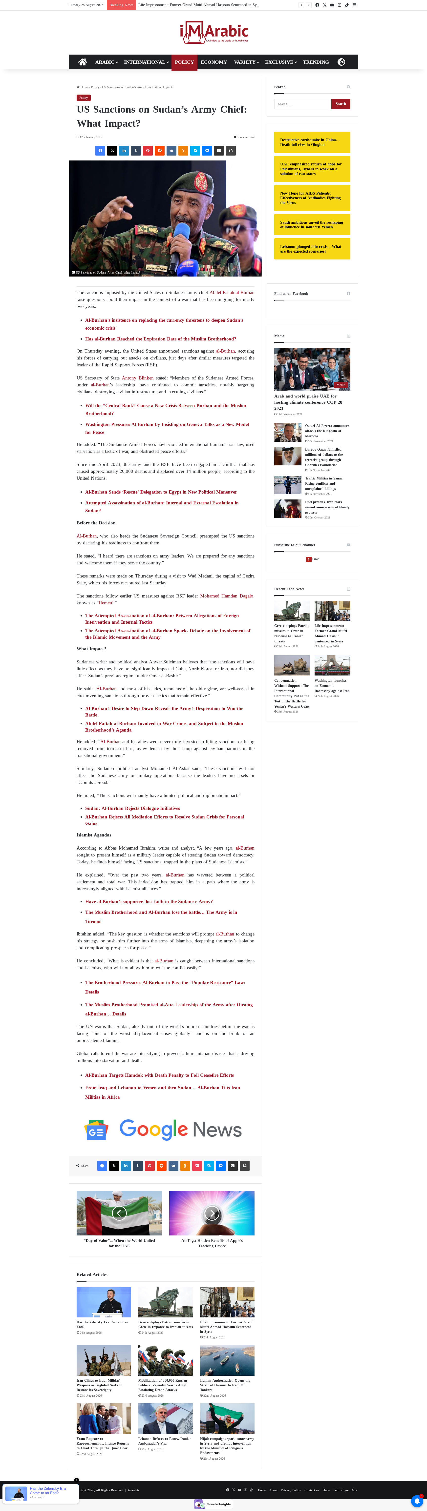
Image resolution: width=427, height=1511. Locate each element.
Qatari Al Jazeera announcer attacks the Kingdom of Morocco (327, 430)
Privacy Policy (291, 1490)
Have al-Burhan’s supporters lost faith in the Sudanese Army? (149, 901)
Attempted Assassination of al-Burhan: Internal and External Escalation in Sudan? (162, 506)
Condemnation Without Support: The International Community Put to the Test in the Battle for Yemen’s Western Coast (291, 693)
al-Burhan (225, 351)
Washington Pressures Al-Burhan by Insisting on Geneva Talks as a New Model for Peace (167, 428)
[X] (112, 151)
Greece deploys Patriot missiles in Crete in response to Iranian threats (165, 1324)
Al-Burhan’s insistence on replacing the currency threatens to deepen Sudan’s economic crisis (164, 324)
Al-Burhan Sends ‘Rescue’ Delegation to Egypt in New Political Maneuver (161, 492)
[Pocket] (197, 1166)
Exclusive (279, 62)
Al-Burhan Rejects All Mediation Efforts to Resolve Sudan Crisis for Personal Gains (164, 820)
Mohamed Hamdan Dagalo (226, 596)
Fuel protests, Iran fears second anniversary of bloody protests (327, 507)
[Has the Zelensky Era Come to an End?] (104, 1302)
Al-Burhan (87, 536)
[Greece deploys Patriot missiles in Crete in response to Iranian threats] (165, 1302)
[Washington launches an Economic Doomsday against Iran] (332, 665)
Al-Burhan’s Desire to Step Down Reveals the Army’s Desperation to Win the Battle (164, 711)
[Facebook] (100, 151)
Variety (245, 62)
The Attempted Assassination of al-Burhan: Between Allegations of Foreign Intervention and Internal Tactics (162, 618)
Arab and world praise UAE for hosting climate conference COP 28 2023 (308, 402)
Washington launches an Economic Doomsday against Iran (332, 685)
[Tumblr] (136, 151)
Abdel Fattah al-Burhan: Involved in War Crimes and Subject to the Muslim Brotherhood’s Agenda (164, 726)
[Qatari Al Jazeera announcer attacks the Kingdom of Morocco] (287, 432)
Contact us (311, 1490)
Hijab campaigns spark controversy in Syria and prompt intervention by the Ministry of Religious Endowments (227, 1445)
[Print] (231, 151)
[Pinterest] (148, 151)
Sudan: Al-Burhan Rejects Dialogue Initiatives (132, 808)
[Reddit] (160, 151)
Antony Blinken (137, 378)
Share (326, 1490)
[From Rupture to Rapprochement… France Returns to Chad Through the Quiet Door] (104, 1418)
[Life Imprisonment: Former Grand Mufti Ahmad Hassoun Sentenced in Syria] (227, 1302)
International (144, 62)
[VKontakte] (171, 151)
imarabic (134, 1490)
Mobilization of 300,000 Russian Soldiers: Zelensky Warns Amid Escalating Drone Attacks (162, 1385)
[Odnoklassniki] (183, 151)
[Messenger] (207, 151)
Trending (316, 62)
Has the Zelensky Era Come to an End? (102, 1324)
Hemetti (106, 602)
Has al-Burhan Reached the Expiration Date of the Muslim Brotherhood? (160, 339)
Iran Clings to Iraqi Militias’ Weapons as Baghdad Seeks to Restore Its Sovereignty (99, 1385)
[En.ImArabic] (213, 32)
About (273, 1490)
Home (84, 87)
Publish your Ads (345, 1490)
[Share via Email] (219, 151)
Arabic (104, 62)
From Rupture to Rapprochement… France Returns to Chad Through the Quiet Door (103, 1443)
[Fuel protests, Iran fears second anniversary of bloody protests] (287, 508)
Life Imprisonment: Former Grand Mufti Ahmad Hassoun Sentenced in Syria (199, 5)
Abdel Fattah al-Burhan (232, 292)
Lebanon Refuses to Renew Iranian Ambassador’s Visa (165, 1441)
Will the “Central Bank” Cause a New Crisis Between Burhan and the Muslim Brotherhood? (165, 409)
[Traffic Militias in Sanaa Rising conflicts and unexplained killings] (287, 485)
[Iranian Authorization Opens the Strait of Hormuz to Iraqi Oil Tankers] (227, 1360)
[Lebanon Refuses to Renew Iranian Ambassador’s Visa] (165, 1418)
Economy (214, 62)
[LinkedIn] (124, 151)
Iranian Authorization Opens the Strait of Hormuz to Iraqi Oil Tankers (225, 1385)
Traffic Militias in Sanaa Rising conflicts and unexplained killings (323, 483)
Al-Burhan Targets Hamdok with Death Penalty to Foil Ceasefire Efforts (159, 1075)
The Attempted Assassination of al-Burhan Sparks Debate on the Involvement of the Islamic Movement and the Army (167, 633)
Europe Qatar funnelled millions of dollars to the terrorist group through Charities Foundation (324, 457)
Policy (184, 62)
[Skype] (195, 151)
